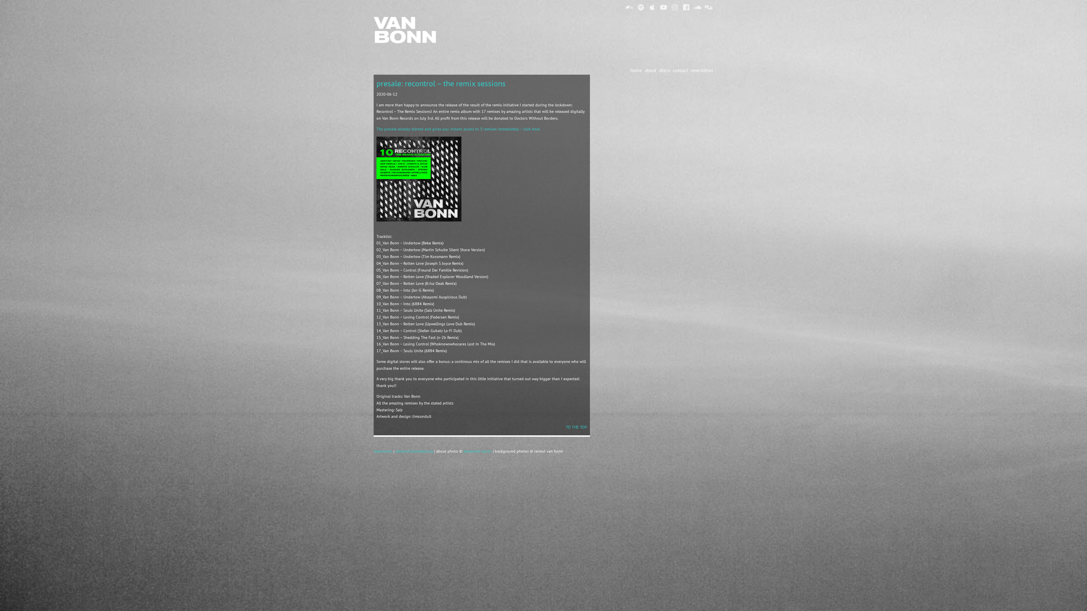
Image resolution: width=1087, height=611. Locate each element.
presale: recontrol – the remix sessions (441, 83)
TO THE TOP (576, 427)
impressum (383, 451)
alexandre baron (477, 451)
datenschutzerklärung (414, 451)
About (650, 70)
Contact (680, 70)
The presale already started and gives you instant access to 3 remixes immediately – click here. (458, 129)
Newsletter (702, 70)
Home (636, 70)
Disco (664, 70)
